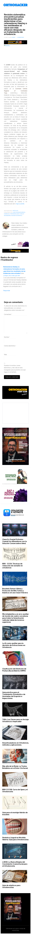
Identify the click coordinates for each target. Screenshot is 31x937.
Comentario (8, 314)
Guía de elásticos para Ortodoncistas (11, 886)
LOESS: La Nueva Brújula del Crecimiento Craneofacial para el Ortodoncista (14, 864)
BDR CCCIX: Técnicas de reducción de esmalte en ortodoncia (12, 566)
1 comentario (20, 37)
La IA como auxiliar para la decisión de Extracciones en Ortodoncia (13, 645)
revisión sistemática (16, 215)
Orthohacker (15, 5)
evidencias (7, 213)
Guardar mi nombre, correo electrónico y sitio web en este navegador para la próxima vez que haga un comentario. (15, 369)
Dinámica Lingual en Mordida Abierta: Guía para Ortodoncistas (15, 839)
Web (5, 354)
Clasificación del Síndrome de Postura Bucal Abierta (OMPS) (14, 670)
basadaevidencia (20, 212)
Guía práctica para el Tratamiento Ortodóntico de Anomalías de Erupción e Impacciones (13, 695)
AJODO (14, 212)
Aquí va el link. (20, 204)
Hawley (22, 213)
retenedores (7, 215)
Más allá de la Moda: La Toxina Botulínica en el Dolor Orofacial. (15, 767)
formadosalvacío (14, 213)
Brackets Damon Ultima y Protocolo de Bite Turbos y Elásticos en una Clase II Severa (15, 591)
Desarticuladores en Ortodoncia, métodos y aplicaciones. (15, 744)
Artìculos (15, 210)
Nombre (7, 337)
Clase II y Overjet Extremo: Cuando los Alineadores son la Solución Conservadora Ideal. (14, 541)
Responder (6, 290)
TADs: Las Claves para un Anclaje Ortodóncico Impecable (15, 720)
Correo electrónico (10, 346)
